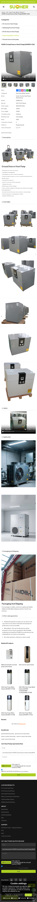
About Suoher (4, 809)
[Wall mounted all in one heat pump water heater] (9, 654)
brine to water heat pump (8, 736)
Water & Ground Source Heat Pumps (10, 796)
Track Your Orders (6, 836)
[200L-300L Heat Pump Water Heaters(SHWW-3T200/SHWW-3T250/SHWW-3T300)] (27, 676)
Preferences (23, 898)
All (7, 12)
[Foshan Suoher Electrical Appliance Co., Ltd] (19, 7)
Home (3, 12)
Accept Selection (18, 895)
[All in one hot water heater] (27, 654)
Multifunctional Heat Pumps (8, 802)
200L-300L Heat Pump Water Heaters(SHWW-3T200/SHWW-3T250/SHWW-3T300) (27, 689)
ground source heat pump (22, 733)
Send (18, 775)
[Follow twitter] (25, 880)
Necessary (7, 898)
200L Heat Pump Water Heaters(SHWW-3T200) (8, 713)
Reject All (8, 895)
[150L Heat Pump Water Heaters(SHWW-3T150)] (27, 702)
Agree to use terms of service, (14, 771)
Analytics (15, 898)
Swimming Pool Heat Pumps (8, 793)
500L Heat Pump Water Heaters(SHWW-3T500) (8, 688)
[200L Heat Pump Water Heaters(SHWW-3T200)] (9, 702)
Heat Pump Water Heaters (16, 12)
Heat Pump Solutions (6, 815)
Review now (22, 724)
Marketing (31, 898)
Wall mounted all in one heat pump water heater (9, 665)
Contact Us (4, 820)
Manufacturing (5, 812)
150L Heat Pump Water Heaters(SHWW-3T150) (26, 713)
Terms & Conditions (23, 771)
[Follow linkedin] (20, 880)
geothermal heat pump (7, 733)
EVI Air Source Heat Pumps (8, 791)
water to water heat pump (23, 736)
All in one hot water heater (26, 664)
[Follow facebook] (16, 880)
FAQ (2, 830)
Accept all (28, 895)
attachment (7, 766)
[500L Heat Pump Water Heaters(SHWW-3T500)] (9, 676)
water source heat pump (8, 739)
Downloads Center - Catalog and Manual (11, 827)
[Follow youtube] (11, 880)
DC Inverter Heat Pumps (7, 788)
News (2, 833)
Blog (2, 817)
